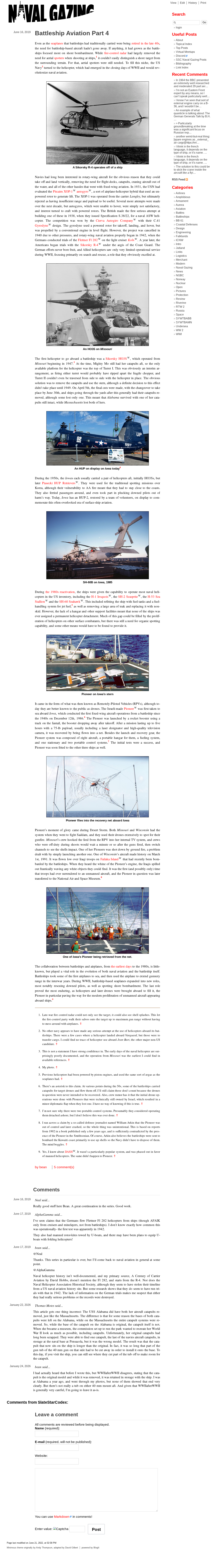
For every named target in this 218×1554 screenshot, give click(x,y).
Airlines (180, 193)
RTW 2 (180, 306)
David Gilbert (71, 1547)
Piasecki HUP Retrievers (58, 483)
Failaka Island (109, 859)
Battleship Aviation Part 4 (72, 33)
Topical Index (184, 44)
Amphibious (183, 197)
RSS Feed (178, 179)
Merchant (181, 259)
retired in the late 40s (145, 43)
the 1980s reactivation (60, 592)
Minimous (11, 1547)
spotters (59, 58)
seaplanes (57, 43)
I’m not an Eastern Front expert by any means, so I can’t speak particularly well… (192, 93)
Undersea (182, 326)
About (179, 40)
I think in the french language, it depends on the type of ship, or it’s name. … (190, 149)
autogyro (82, 191)
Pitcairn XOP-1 (63, 191)
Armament (182, 201)
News (179, 271)
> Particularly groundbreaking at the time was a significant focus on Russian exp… (190, 128)
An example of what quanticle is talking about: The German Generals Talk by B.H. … (192, 115)
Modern (180, 263)
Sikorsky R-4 (89, 245)
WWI (179, 334)
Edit (182, 2)
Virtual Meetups (185, 51)
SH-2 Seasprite (128, 596)
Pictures (181, 291)
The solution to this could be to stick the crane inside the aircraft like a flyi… (192, 169)
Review (180, 298)
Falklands (182, 236)
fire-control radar (115, 53)
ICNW (179, 240)
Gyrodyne (41, 225)
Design (180, 228)
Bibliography (183, 63)
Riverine (181, 302)
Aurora (180, 204)
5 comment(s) (64, 1167)
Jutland (180, 248)
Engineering (183, 232)
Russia (180, 310)
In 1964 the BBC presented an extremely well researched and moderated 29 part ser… (191, 83)
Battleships (182, 216)
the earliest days (121, 966)
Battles (180, 212)
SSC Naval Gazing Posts (191, 59)
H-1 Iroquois (99, 596)
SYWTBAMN (184, 322)
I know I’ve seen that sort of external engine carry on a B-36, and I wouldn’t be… (191, 103)
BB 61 (179, 220)
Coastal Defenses (187, 224)
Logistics (181, 255)
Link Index (182, 67)
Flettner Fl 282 (88, 240)
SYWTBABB (183, 318)
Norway (180, 279)
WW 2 (179, 330)
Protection (182, 295)
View (173, 2)
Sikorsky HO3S (116, 358)
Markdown (61, 1516)
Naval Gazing (184, 267)
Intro (178, 244)
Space (180, 314)
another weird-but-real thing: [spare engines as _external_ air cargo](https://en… (192, 139)
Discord (180, 55)
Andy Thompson (44, 1547)
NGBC (180, 275)
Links (179, 251)
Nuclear (180, 283)
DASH (69, 1152)
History (192, 2)
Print (203, 2)
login (179, 27)
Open (179, 287)
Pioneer (129, 708)
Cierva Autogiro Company (114, 220)
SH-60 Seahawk (69, 601)
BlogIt (96, 1547)
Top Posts (182, 47)
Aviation (181, 208)
